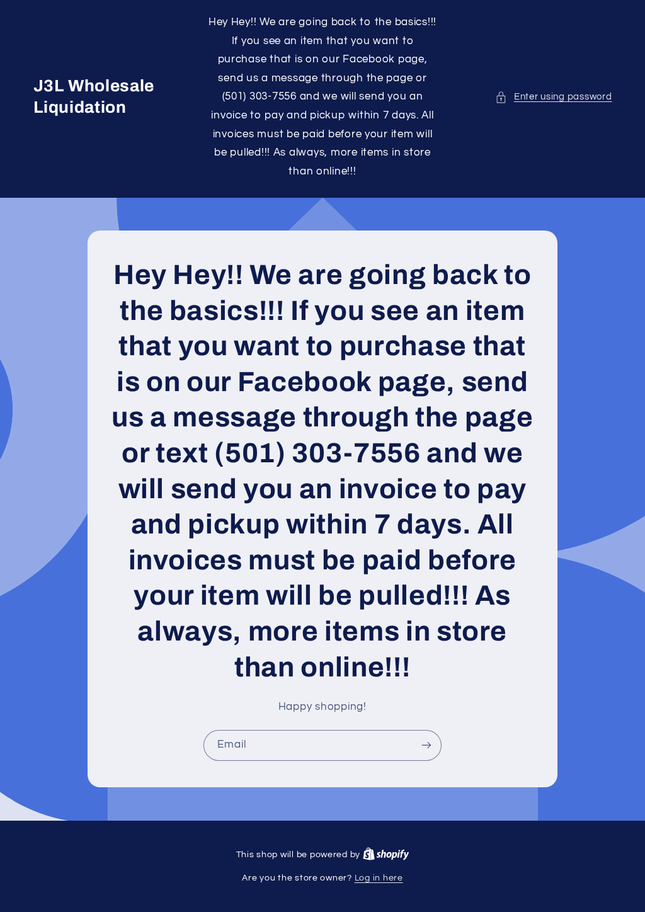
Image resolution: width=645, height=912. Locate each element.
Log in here (379, 878)
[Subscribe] (426, 745)
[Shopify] (386, 854)
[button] (553, 97)
